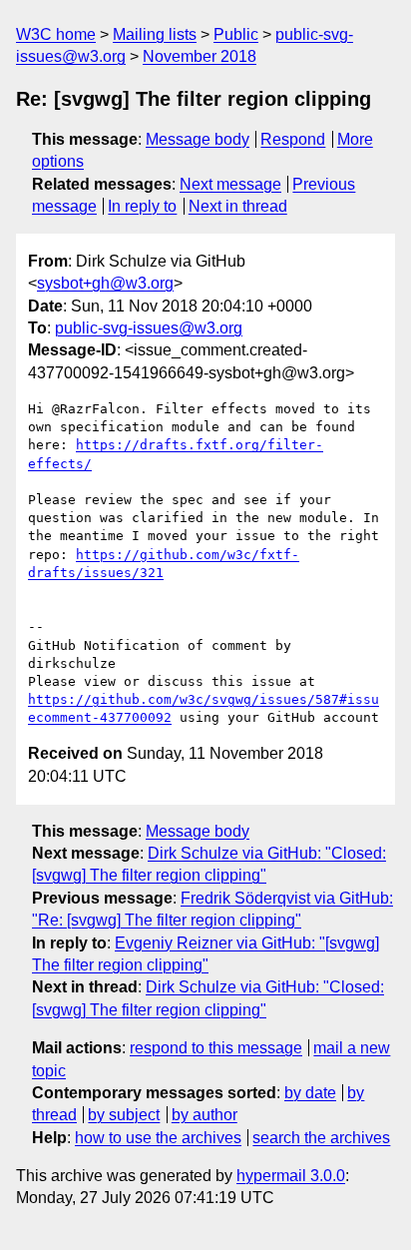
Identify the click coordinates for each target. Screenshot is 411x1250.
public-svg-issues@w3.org (148, 327)
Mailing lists (155, 34)
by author (204, 1114)
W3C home (56, 34)
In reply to (142, 206)
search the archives (321, 1137)
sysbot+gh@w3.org (105, 283)
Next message (230, 184)
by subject (124, 1114)
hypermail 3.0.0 (290, 1175)
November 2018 (199, 56)
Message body (197, 139)
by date (310, 1092)
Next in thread (238, 206)
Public (235, 34)
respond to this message (216, 1047)
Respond (292, 139)
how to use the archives (158, 1137)
